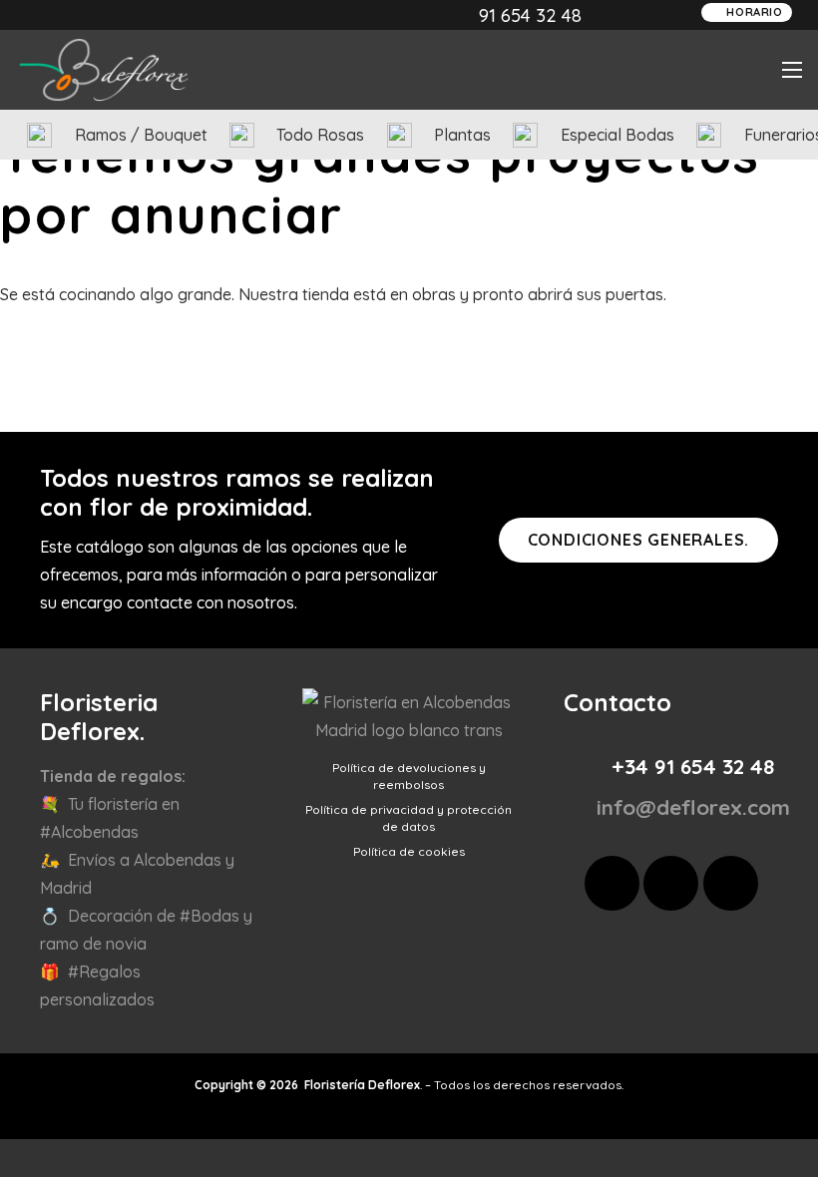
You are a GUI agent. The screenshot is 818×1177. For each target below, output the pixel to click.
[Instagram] (670, 883)
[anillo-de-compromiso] (525, 135)
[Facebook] (612, 883)
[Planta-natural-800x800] (399, 135)
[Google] (730, 883)
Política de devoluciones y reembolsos (409, 776)
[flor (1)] (708, 135)
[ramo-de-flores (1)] (241, 135)
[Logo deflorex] (104, 70)
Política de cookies (409, 851)
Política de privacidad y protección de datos (408, 818)
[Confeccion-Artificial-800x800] (39, 135)
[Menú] (792, 70)
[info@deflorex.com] (575, 807)
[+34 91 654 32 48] (590, 766)
